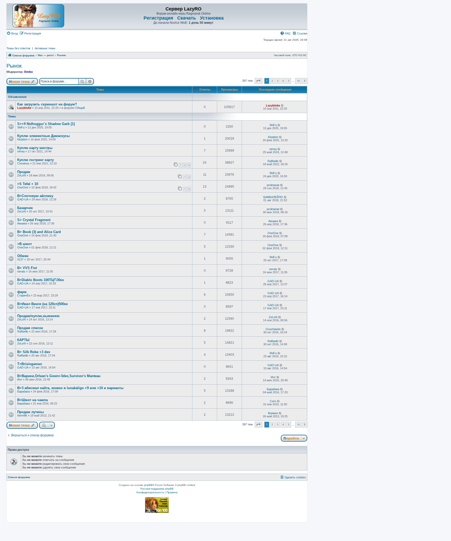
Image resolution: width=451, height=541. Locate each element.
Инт (19, 379)
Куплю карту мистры (34, 148)
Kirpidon (22, 139)
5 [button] (288, 80)
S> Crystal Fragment (33, 220)
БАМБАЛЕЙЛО (273, 197)
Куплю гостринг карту (35, 160)
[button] (258, 81)
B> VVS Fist (27, 268)
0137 (20, 259)
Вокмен (273, 413)
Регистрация (158, 18)
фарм (22, 292)
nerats (21, 271)
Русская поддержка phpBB (157, 488)
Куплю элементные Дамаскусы (43, 136)
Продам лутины (30, 412)
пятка (21, 151)
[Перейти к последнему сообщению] (282, 105)
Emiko (28, 71)
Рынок (14, 66)
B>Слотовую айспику (35, 196)
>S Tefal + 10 (27, 184)
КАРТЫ (23, 340)
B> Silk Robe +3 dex (33, 352)
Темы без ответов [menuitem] (18, 48)
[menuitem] (12, 33)
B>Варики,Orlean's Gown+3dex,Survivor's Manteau (58, 376)
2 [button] (272, 80)
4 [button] (283, 80)
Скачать (186, 18)
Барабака (23, 391)
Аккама (22, 223)
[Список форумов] (38, 15)
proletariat (273, 185)
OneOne (22, 187)
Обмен (22, 256)
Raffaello (273, 161)
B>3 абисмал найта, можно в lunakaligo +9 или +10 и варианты (70, 388)
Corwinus (23, 163)
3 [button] (277, 80)
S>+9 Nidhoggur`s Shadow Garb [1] (46, 124)
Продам (23, 172)
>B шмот (24, 244)
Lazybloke (24, 107)
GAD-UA (22, 199)
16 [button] (298, 80)
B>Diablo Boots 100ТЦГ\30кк (40, 280)
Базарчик (25, 208)
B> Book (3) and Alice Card (39, 232)
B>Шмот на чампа (32, 400)
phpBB (148, 485)
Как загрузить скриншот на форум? (47, 104)
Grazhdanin (273, 329)
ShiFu (21, 127)
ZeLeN (21, 175)
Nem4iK (22, 415)
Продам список (30, 328)
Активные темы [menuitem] (45, 48)
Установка (212, 18)
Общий (80, 107)
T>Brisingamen (29, 364)
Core (273, 401)
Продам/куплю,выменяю (38, 316)
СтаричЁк (23, 295)
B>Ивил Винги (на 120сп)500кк (42, 304)
